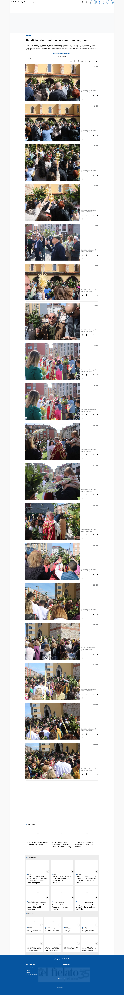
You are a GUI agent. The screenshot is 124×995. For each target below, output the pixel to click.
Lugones (68, 53)
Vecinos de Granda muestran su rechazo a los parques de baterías (89, 948)
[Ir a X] (65, 959)
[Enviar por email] (82, 2)
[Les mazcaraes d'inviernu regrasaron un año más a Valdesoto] (52, 921)
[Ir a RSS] (69, 959)
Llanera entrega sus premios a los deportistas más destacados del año (34, 930)
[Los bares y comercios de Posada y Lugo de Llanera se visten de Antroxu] (34, 940)
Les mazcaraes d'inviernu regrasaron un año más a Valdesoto (52, 930)
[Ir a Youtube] (67, 959)
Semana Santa (57, 53)
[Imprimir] (86, 2)
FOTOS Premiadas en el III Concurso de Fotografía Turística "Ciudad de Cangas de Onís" (61, 846)
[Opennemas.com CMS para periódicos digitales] (62, 987)
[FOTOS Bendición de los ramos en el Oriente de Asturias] (86, 833)
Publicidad (28, 970)
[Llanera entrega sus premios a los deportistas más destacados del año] (34, 921)
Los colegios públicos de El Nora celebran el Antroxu (71, 947)
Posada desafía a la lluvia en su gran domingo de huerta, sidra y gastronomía (61, 879)
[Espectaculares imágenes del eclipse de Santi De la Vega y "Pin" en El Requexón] (37, 892)
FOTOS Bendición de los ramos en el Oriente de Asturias (84, 845)
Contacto (65, 967)
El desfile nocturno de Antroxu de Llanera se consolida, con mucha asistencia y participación (89, 931)
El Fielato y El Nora (61, 56)
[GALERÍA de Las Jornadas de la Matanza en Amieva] (37, 833)
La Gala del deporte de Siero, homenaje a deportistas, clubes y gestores (70, 931)
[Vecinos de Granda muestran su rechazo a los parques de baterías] (89, 940)
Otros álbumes (31, 857)
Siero (63, 53)
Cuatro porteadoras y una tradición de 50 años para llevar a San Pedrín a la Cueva (86, 879)
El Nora (28, 35)
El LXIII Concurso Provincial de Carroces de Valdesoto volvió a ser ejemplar (61, 906)
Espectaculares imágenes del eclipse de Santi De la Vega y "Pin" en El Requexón (37, 906)
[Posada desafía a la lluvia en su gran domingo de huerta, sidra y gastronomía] (62, 866)
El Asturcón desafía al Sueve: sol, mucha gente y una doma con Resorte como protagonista (37, 879)
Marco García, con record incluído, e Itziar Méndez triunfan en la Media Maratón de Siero (52, 949)
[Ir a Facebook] (63, 959)
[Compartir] (90, 2)
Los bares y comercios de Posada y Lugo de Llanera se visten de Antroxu (34, 948)
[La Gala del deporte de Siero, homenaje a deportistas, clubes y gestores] (71, 921)
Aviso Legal (29, 972)
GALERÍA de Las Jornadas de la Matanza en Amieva (37, 844)
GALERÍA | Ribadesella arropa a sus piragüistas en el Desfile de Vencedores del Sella (86, 906)
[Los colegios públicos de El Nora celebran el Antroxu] (71, 940)
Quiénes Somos (29, 967)
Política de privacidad (31, 974)
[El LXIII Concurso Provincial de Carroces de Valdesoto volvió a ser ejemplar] (62, 892)
